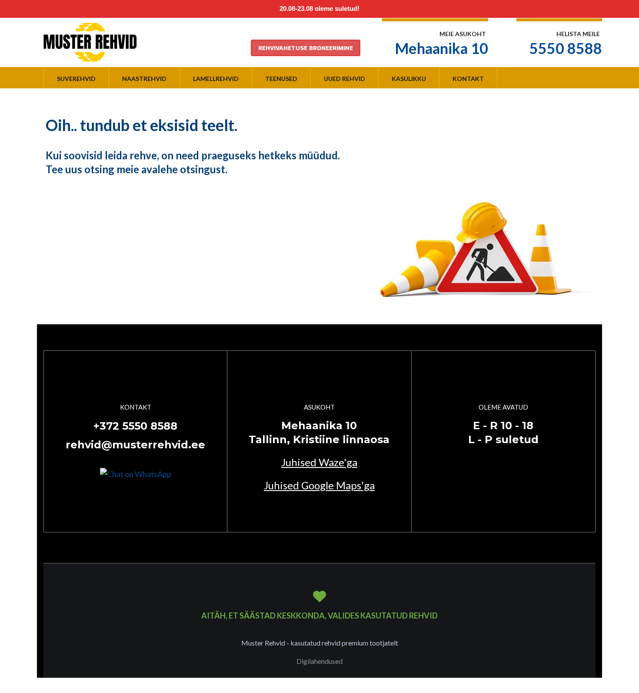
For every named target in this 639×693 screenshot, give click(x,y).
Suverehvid (76, 78)
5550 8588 (565, 48)
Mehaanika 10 (441, 48)
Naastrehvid (144, 78)
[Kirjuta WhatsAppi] (135, 473)
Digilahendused (319, 661)
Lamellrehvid (216, 78)
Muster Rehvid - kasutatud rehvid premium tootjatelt (319, 643)
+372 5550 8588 (135, 426)
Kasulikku (409, 78)
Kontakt (468, 78)
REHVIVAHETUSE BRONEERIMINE (305, 48)
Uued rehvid (344, 78)
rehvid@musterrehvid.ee (135, 444)
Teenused (281, 78)
